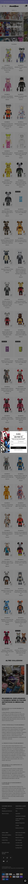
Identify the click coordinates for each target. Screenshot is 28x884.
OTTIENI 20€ (18, 447)
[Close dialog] (26, 432)
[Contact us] (25, 881)
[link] (18, 434)
